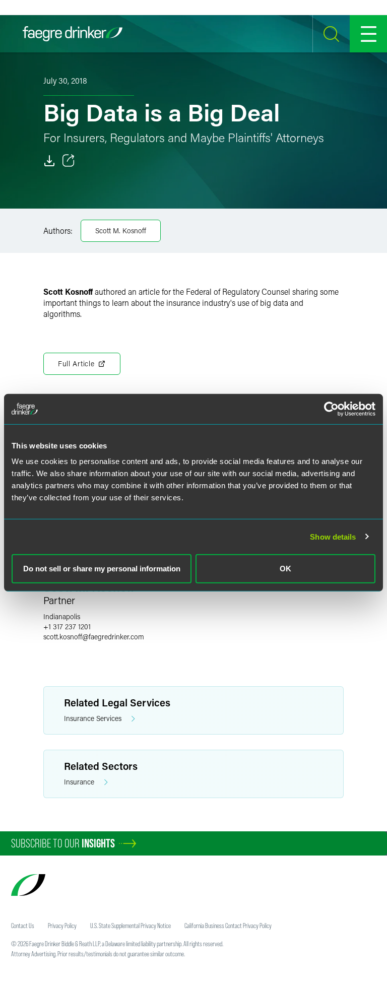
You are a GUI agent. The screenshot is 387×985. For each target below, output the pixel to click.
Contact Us (22, 926)
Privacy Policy (62, 926)
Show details (333, 536)
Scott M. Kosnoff (120, 230)
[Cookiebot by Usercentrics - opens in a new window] (331, 408)
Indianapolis (61, 616)
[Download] (49, 161)
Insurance (79, 781)
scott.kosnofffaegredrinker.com (93, 636)
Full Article (76, 363)
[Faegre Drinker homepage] (72, 33)
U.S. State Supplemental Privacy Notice (130, 926)
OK (285, 568)
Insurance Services (92, 718)
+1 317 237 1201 (67, 626)
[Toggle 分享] (68, 161)
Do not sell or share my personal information (101, 568)
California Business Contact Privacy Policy (228, 926)
